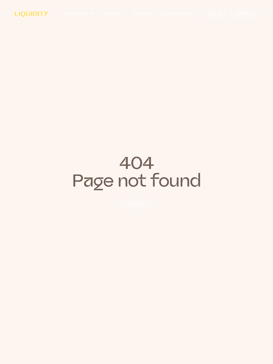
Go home (136, 204)
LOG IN (215, 13)
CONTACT (244, 13)
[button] (77, 13)
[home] (31, 14)
